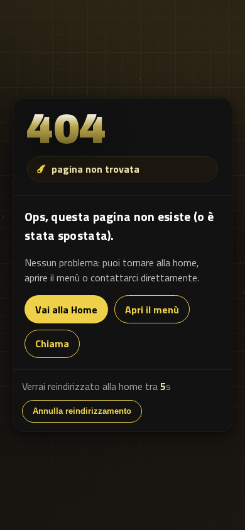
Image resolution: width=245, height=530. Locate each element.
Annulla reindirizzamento (82, 411)
